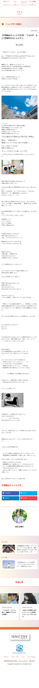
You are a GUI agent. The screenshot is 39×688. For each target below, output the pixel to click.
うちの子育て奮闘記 (14, 24)
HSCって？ (7, 1)
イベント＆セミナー (24, 2)
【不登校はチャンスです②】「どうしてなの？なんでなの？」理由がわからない (26, 564)
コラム (15, 1)
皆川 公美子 (19, 44)
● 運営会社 (6, 656)
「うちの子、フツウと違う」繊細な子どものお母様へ (9, 612)
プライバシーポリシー (23, 660)
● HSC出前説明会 (32, 656)
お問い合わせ (32, 660)
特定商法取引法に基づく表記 (10, 660)
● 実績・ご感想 (14, 656)
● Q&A (22, 656)
